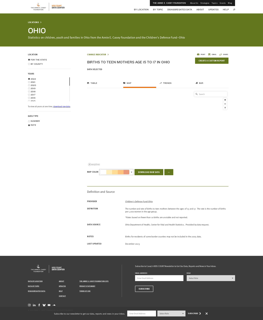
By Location (141, 9)
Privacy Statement (87, 286)
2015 (33, 101)
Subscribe (144, 288)
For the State (39, 60)
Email (214, 54)
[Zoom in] (225, 100)
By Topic (158, 9)
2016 (33, 98)
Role (189, 273)
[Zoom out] (225, 104)
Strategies (204, 3)
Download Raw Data (149, 172)
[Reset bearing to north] (225, 108)
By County (37, 64)
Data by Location (35, 281)
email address (141, 273)
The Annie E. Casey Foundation (169, 3)
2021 (33, 82)
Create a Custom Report (212, 60)
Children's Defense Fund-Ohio (139, 201)
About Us (194, 3)
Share (225, 54)
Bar (201, 83)
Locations (33, 22)
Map (129, 83)
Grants (223, 3)
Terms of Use (85, 291)
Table (94, 83)
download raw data (61, 106)
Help (226, 9)
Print (203, 54)
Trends (167, 83)
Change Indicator (96, 54)
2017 (33, 95)
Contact (62, 296)
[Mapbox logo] (94, 164)
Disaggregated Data (179, 9)
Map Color (92, 171)
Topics (215, 3)
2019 (33, 88)
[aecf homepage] (38, 7)
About (200, 9)
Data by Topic (33, 286)
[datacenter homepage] (58, 7)
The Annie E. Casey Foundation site (94, 281)
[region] (157, 128)
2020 (33, 85)
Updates (213, 9)
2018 (33, 91)
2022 (33, 79)
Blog (230, 3)
